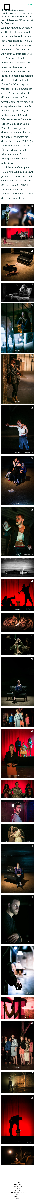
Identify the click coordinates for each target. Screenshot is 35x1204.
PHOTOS (17, 1194)
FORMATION (17, 1184)
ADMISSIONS (17, 1186)
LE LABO (17, 1188)
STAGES (17, 1190)
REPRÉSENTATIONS (17, 1192)
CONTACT (17, 1196)
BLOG (17, 1198)
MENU (30, 4)
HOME (17, 1182)
